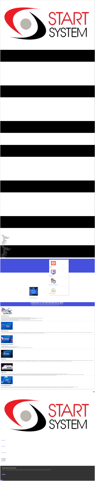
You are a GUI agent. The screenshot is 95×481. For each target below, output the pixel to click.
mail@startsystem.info (3, 452)
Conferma (3, 474)
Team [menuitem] (3, 243)
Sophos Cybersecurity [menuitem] (6, 237)
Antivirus (51, 275)
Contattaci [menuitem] (3, 244)
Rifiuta (1, 480)
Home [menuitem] (3, 235)
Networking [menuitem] (5, 240)
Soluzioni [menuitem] (3, 246)
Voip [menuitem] (4, 239)
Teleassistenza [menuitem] (4, 242)
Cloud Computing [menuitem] (5, 238)
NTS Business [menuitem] (5, 236)
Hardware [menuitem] (5, 251)
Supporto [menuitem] (3, 241)
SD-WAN (4, 318)
